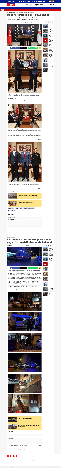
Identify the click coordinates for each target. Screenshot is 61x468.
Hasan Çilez (51, 463)
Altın (54, 463)
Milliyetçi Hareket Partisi (45, 463)
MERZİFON (13, 1)
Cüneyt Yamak (29, 463)
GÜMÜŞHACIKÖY (42, 1)
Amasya (32, 21)
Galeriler (17, 12)
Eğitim (37, 463)
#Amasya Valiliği (11, 208)
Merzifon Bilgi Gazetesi (11, 12)
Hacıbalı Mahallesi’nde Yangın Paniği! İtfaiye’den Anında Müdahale (51, 65)
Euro (31, 4)
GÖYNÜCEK (23, 1)
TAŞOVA (18, 1)
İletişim (12, 460)
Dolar (26, 4)
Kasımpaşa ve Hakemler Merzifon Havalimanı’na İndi (51, 35)
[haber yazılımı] (52, 467)
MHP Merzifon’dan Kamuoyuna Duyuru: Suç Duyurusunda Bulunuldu (51, 40)
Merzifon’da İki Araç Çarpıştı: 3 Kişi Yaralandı (51, 45)
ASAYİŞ (17, 237)
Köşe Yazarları (35, 460)
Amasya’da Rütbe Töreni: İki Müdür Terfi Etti (51, 55)
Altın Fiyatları (45, 460)
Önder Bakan (19, 463)
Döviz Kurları (40, 460)
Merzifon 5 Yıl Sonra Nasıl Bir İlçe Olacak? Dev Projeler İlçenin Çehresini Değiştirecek (51, 30)
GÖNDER (40, 228)
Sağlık (39, 463)
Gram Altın (37, 4)
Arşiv (15, 460)
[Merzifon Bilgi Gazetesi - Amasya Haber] (12, 455)
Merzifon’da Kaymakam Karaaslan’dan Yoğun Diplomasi (51, 50)
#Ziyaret (17, 208)
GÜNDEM (20, 12)
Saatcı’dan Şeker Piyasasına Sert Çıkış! (50, 60)
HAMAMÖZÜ (34, 1)
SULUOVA (29, 1)
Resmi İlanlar (50, 460)
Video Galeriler (29, 460)
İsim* (8, 215)
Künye (8, 460)
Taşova (34, 463)
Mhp (26, 463)
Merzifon (11, 463)
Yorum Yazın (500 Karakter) (12, 219)
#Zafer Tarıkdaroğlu (11, 210)
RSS (8, 467)
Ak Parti (14, 463)
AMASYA (9, 1)
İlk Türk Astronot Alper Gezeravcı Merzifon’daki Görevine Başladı (51, 70)
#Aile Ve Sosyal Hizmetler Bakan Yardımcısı (27, 208)
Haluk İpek (23, 463)
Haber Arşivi (18, 460)
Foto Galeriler (24, 460)
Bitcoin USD (42, 4)
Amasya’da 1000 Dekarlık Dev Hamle (51, 25)
